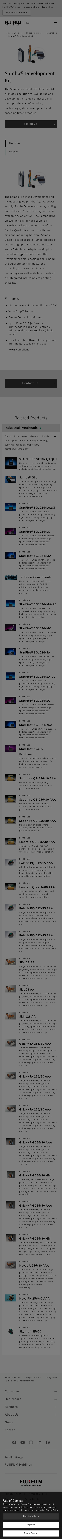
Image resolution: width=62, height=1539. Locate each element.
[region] (31, 1515)
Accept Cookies (31, 1533)
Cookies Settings (31, 1516)
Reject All (31, 1525)
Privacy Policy (51, 1510)
